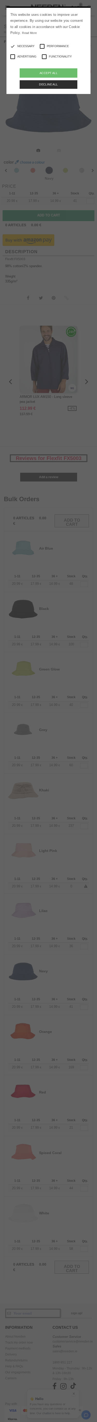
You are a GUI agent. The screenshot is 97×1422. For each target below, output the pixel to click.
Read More (29, 32)
